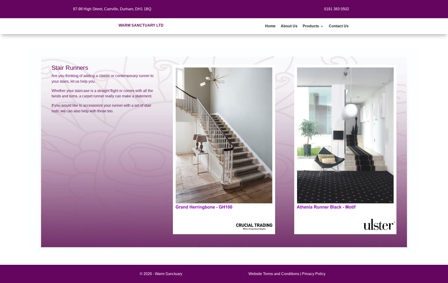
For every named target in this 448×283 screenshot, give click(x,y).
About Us (289, 26)
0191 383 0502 (336, 9)
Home (270, 26)
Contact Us (339, 26)
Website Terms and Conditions (273, 274)
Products (311, 26)
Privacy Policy (314, 274)
